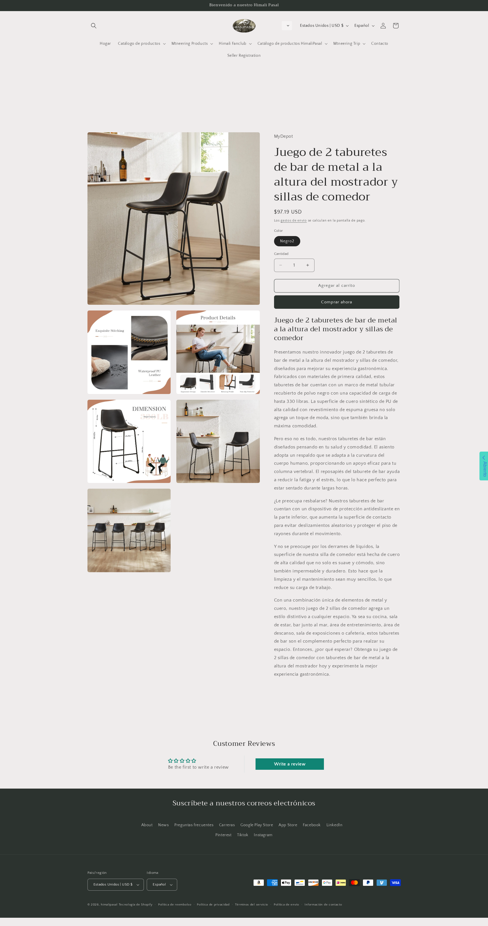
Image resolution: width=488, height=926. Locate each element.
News (163, 825)
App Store (288, 825)
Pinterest (223, 835)
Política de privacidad (213, 904)
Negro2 (287, 241)
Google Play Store (256, 825)
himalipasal (109, 904)
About (147, 825)
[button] (93, 25)
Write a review (289, 764)
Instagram (263, 835)
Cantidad (281, 254)
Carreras (227, 825)
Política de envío (286, 904)
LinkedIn (334, 825)
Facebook (312, 825)
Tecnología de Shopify (136, 904)
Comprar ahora (336, 301)
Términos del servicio (251, 904)
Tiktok (242, 835)
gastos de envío (294, 220)
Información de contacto (323, 904)
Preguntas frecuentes (193, 825)
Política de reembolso (174, 904)
